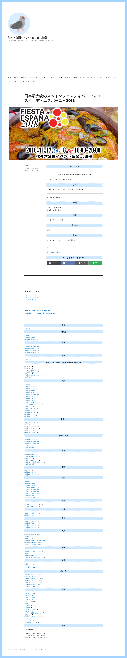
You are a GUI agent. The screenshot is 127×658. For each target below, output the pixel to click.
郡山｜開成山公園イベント (31, 352)
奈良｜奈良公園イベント (31, 475)
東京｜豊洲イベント (29, 410)
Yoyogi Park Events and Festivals (33, 404)
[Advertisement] (64, 61)
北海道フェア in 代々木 (32, 300)
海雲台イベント (28, 564)
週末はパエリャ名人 (53, 252)
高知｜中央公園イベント (31, 527)
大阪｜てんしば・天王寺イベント (33, 493)
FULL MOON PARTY (30, 568)
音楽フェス (27, 607)
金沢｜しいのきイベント (31, 447)
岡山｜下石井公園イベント (31, 513)
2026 (34, 81)
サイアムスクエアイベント (31, 566)
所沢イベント (28, 368)
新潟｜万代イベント (29, 439)
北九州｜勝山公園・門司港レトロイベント (35, 534)
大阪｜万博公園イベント (31, 483)
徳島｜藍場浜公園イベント (31, 524)
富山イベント (28, 445)
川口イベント (28, 374)
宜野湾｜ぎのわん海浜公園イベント (34, 557)
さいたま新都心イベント (31, 372)
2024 (22, 81)
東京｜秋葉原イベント (30, 392)
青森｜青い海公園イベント (31, 346)
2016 (81, 77)
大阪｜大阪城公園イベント (31, 491)
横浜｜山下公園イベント (31, 426)
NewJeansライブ (29, 621)
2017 (88, 77)
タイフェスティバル (31, 296)
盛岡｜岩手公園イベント (31, 348)
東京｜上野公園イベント (31, 390)
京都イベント (28, 471)
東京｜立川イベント (29, 416)
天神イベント (28, 538)
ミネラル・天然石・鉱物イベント (33, 613)
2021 (114, 77)
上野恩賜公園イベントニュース (32, 578)
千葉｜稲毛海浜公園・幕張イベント (34, 376)
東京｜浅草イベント (29, 388)
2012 (52, 77)
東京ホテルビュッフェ (30, 599)
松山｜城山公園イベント (31, 526)
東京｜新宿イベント (29, 398)
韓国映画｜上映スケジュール (32, 617)
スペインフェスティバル (31, 168)
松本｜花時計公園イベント (31, 443)
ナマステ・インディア (32, 298)
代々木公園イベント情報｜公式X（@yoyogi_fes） (40, 313)
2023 (15, 81)
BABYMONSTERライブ (30, 622)
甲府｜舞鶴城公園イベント (31, 441)
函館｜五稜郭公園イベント (31, 339)
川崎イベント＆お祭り (30, 423)
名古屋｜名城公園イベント (31, 460)
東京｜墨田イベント (29, 386)
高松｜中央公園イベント (31, 522)
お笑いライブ (28, 611)
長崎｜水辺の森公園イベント (32, 542)
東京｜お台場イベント (30, 412)
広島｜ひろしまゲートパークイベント (34, 515)
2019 (101, 77)
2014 (66, 77)
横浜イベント (28, 425)
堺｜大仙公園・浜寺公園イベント (33, 497)
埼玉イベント (28, 366)
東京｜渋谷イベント (29, 406)
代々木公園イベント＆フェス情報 (27, 37)
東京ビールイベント (29, 595)
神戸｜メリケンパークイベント (32, 504)
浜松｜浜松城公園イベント (31, 456)
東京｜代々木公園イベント (31, 402)
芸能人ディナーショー (30, 609)
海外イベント (28, 603)
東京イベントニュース (30, 577)
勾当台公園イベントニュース (32, 575)
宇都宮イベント (28, 359)
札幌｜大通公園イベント (31, 337)
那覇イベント (28, 553)
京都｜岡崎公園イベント (31, 473)
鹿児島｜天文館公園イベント (32, 544)
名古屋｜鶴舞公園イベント (31, 464)
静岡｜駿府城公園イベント (31, 454)
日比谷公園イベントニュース (32, 582)
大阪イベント (28, 481)
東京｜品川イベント (29, 414)
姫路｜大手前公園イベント (31, 506)
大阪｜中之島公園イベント (31, 489)
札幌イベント (28, 335)
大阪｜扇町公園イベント (31, 487)
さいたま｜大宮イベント (31, 370)
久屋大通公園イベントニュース (32, 584)
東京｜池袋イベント (29, 396)
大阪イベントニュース (30, 586)
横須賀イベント (28, 430)
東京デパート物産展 (29, 597)
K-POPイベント (28, 619)
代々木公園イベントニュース (32, 580)
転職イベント (28, 615)
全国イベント (28, 329)
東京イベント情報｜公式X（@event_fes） (38, 310)
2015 (74, 77)
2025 (28, 81)
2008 (22, 77)
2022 (9, 81)
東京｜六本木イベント (30, 408)
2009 (30, 77)
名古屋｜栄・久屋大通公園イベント (34, 462)
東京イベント (28, 384)
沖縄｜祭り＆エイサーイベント (32, 551)
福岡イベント (28, 536)
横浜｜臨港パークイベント (31, 428)
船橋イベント (28, 378)
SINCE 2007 (12, 77)
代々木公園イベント (29, 165)
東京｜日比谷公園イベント (31, 394)
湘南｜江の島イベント (30, 432)
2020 (108, 77)
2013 (59, 77)
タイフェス (27, 605)
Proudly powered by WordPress (36, 650)
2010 (38, 77)
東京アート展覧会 (29, 601)
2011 (45, 77)
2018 (96, 77)
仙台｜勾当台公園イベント (31, 350)
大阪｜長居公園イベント (31, 495)
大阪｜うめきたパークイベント (32, 485)
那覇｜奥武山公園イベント (31, 555)
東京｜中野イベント (29, 400)
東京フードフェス (29, 593)
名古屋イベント (28, 458)
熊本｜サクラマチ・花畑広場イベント (34, 540)
